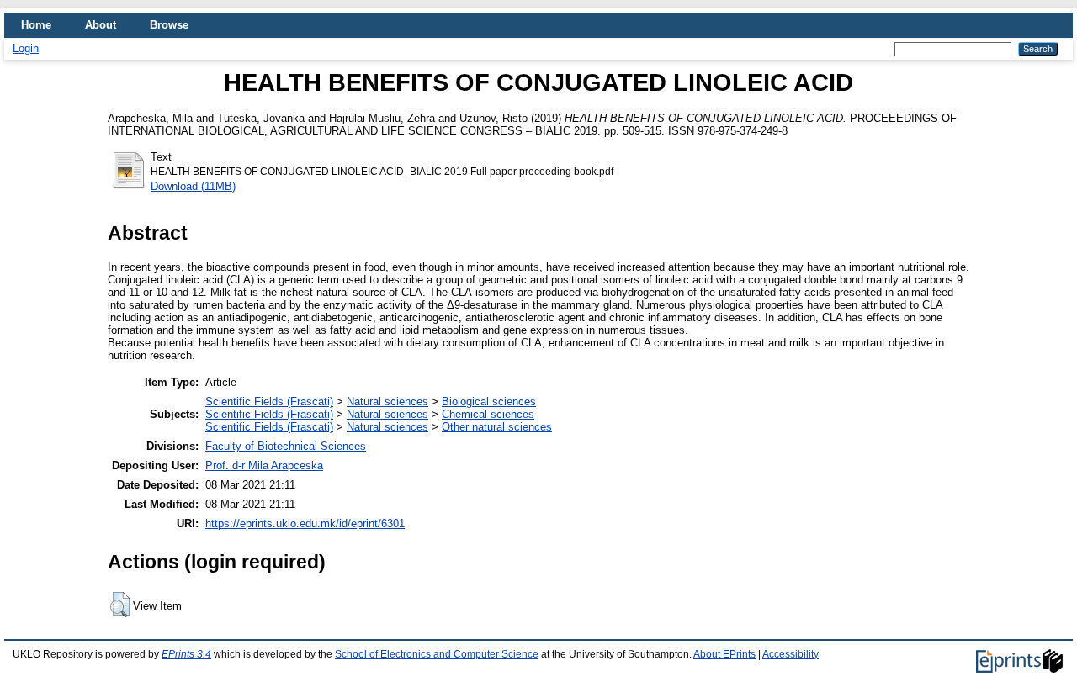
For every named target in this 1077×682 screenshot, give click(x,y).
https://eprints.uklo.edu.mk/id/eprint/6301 (305, 523)
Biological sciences (489, 401)
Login (26, 48)
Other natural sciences (497, 426)
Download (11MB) (193, 186)
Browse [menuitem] (169, 25)
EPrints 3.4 (186, 654)
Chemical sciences (488, 414)
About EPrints (724, 654)
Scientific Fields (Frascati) (269, 401)
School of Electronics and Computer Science (436, 654)
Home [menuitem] (36, 25)
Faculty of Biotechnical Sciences (285, 446)
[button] (120, 604)
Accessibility (790, 654)
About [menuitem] (100, 25)
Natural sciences (387, 401)
